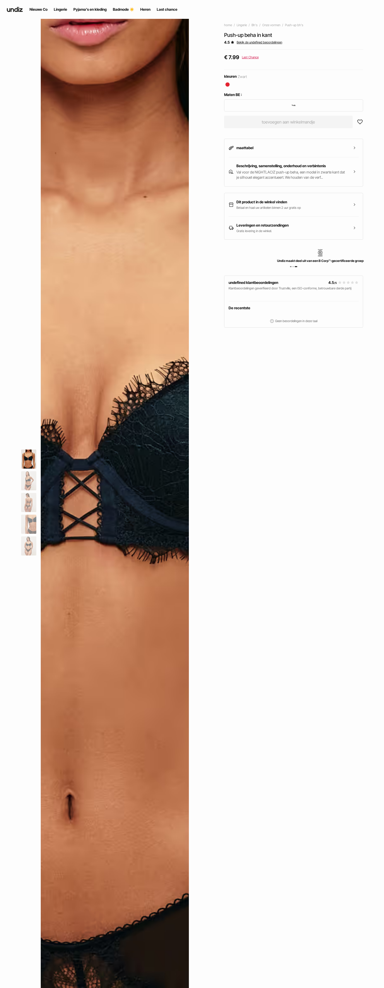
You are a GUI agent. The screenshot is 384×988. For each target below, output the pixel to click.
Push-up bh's (294, 25)
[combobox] (293, 105)
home (228, 25)
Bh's (255, 25)
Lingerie (242, 25)
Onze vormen (271, 25)
